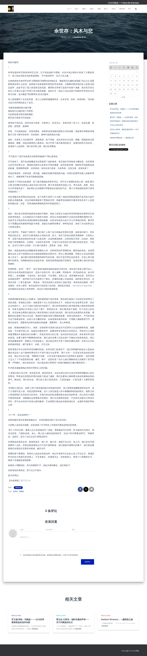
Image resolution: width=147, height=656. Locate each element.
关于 (129, 9)
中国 (113, 9)
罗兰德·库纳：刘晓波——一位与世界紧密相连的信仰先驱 (27, 621)
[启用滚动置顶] (142, 651)
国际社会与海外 (16, 615)
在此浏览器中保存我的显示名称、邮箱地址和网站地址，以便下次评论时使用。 (51, 555)
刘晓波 (21, 491)
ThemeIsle (132, 651)
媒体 (83, 9)
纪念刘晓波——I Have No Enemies (123, 3)
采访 (105, 9)
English (122, 9)
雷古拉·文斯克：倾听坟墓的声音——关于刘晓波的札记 (72, 621)
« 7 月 (123, 97)
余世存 (15, 491)
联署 (99, 9)
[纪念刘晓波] (11, 9)
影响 (91, 9)
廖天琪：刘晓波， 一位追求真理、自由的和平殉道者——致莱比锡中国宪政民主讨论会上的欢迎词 (124, 121)
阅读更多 (35, 629)
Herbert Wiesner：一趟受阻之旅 (122, 138)
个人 (68, 9)
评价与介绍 (18, 487)
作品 (76, 9)
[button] (70, 9)
